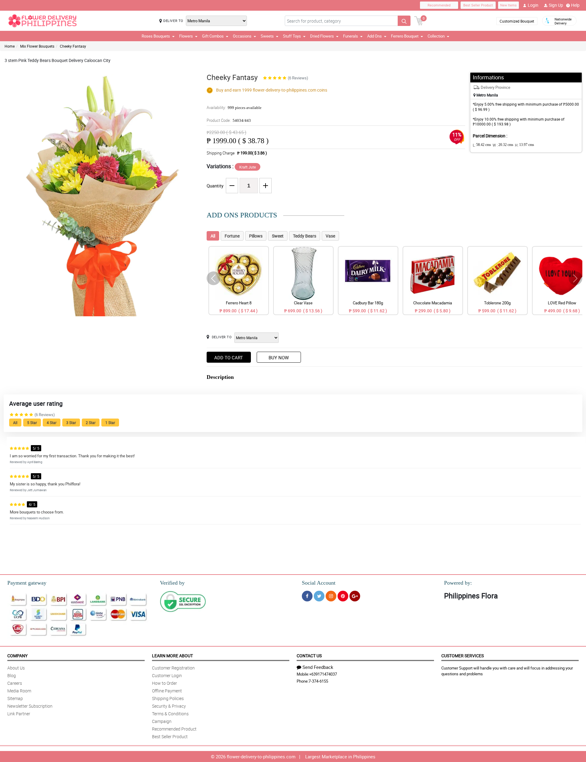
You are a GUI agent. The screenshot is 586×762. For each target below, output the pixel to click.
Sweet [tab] (278, 236)
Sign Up (556, 5)
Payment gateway (26, 583)
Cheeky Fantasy (73, 46)
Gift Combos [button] (213, 36)
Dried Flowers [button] (322, 36)
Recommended (439, 5)
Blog (11, 675)
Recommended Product (174, 729)
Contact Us (309, 656)
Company (17, 656)
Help (575, 5)
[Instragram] (331, 596)
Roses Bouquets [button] (156, 36)
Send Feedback (317, 667)
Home (10, 46)
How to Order (164, 683)
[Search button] (404, 21)
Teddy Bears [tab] (304, 236)
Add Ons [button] (374, 36)
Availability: (234, 107)
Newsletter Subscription (29, 706)
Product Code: (229, 120)
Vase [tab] (330, 236)
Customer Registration (173, 668)
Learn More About (172, 656)
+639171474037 (323, 674)
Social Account (318, 583)
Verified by (172, 583)
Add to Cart (228, 357)
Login (533, 5)
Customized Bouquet (517, 21)
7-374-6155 (318, 681)
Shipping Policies (168, 698)
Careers (14, 683)
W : (503, 145)
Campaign (162, 721)
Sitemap (15, 698)
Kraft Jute (247, 167)
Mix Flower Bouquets (37, 46)
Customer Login (167, 675)
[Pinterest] (343, 596)
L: (482, 145)
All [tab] (213, 236)
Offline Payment (167, 691)
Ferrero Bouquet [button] (404, 36)
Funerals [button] (350, 36)
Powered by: (458, 583)
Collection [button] (436, 36)
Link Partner (18, 714)
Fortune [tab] (232, 236)
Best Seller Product (478, 5)
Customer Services (462, 656)
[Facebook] (307, 596)
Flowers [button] (186, 36)
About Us (16, 668)
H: (524, 145)
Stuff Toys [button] (292, 36)
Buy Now (279, 357)
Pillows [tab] (255, 236)
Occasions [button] (242, 36)
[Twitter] (319, 596)
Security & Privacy (169, 706)
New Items (508, 5)
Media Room (19, 691)
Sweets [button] (267, 36)
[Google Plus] (354, 596)
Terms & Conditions (170, 714)
